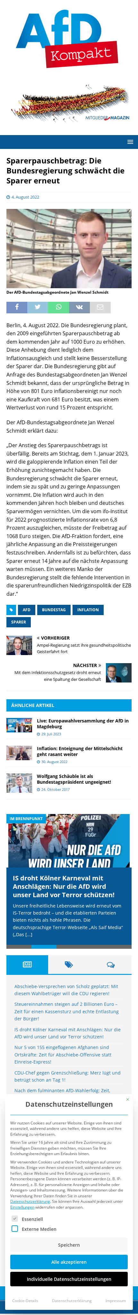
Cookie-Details (25, 1300)
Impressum (116, 1300)
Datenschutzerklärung (30, 1201)
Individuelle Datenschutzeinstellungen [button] (69, 1279)
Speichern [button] (69, 1245)
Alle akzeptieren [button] (69, 1262)
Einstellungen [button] (22, 1207)
